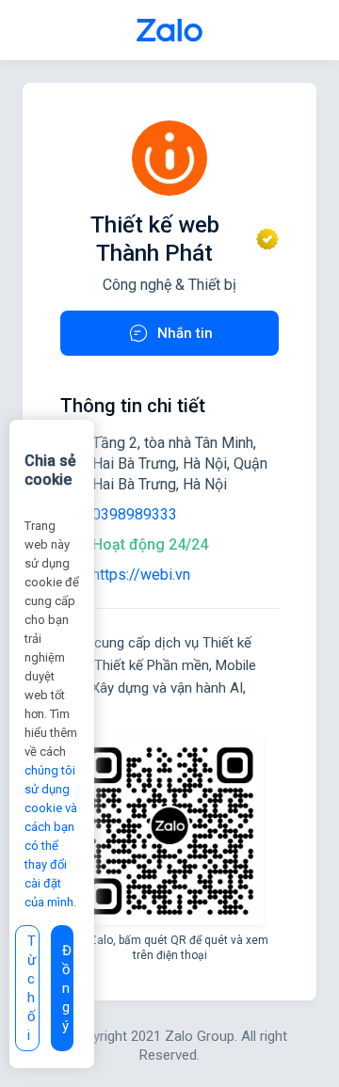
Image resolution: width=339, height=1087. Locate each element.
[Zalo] (169, 30)
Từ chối (31, 988)
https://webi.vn (141, 574)
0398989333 (134, 514)
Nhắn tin (185, 333)
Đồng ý (67, 988)
